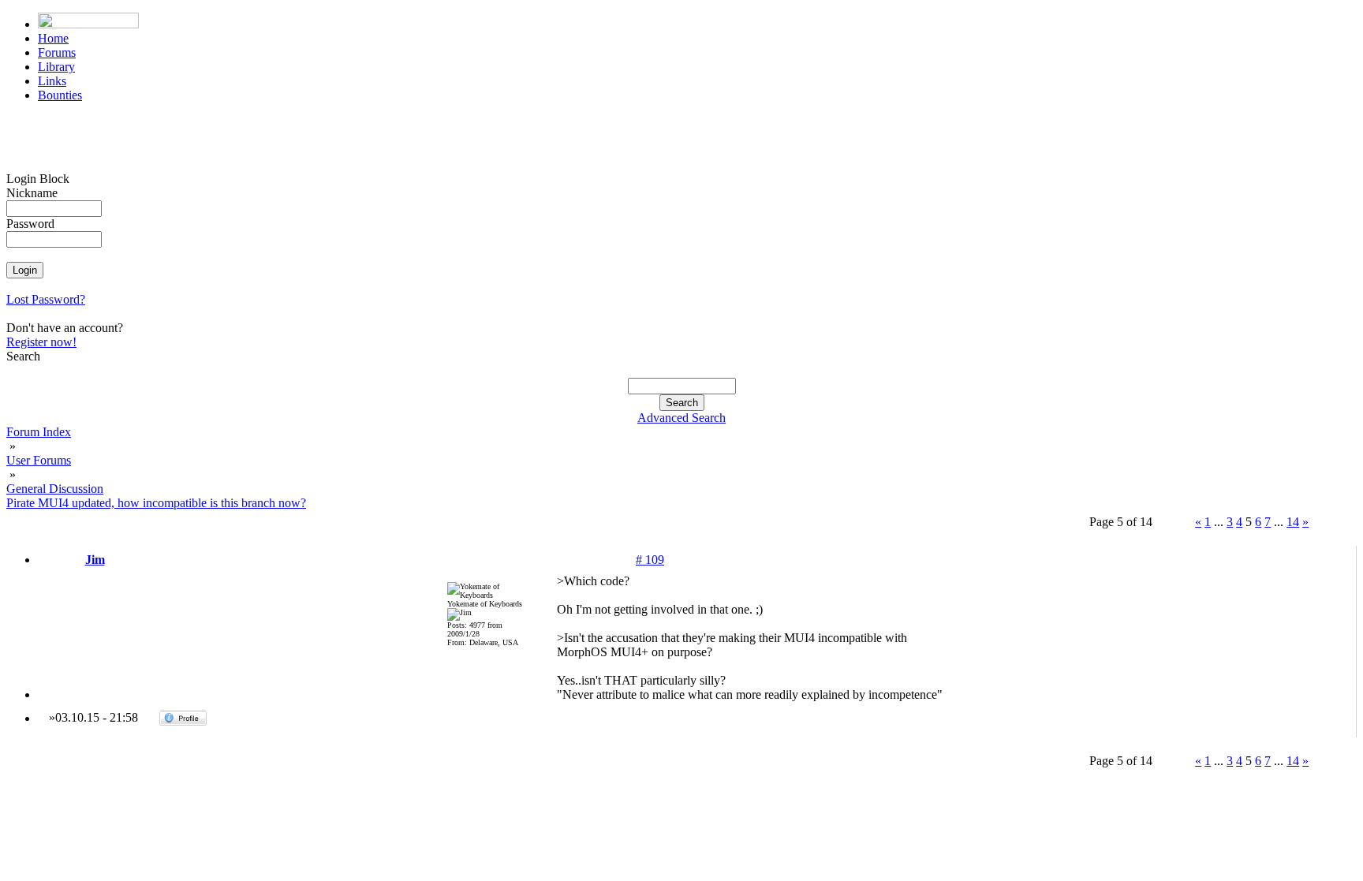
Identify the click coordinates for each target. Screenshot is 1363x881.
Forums (57, 52)
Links (52, 81)
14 (1292, 521)
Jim (95, 559)
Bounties (60, 95)
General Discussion (54, 488)
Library (56, 66)
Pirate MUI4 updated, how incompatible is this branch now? (156, 503)
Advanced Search (681, 417)
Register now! (41, 342)
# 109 (650, 559)
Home (53, 38)
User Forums (38, 460)
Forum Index (38, 432)
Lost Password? (45, 299)
